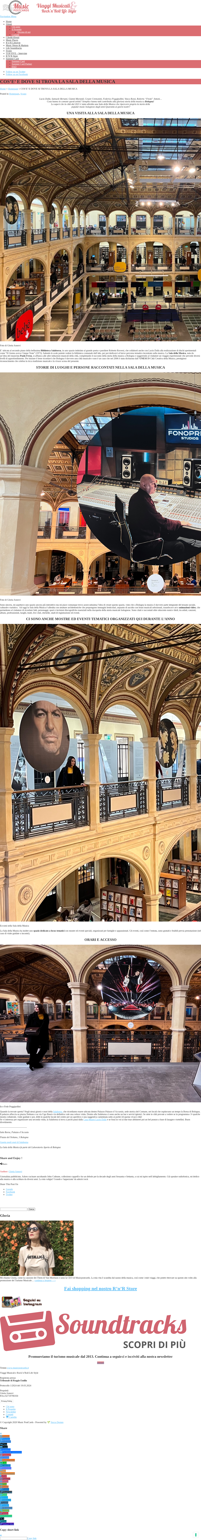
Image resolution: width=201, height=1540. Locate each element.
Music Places (12, 40)
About (9, 24)
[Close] (1, 1433)
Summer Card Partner (22, 64)
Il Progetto (16, 29)
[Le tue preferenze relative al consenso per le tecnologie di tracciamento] (196, 1535)
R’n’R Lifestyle (13, 42)
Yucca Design (56, 1422)
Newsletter (11, 1412)
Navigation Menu (8, 16)
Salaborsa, (58, 1111)
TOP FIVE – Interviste (16, 53)
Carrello (13, 1417)
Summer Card (12, 58)
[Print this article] (12, 1166)
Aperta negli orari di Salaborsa (14, 1142)
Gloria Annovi (15, 1171)
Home (9, 21)
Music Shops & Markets (17, 45)
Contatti (15, 35)
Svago (9, 50)
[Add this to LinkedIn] (6, 1166)
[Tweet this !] (3, 1166)
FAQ (14, 66)
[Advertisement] (34, 1202)
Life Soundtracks (14, 48)
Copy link (31, 1538)
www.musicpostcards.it (18, 1368)
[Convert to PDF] (15, 1166)
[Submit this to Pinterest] (9, 1166)
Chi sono (16, 27)
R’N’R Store (12, 56)
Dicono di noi (24, 32)
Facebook (10, 1192)
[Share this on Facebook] (0, 1166)
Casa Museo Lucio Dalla (95, 1119)
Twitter (9, 1194)
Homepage (13, 89)
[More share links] (17, 1166)
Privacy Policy (6, 1401)
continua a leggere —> (45, 1280)
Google (9, 1189)
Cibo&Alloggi (12, 37)
